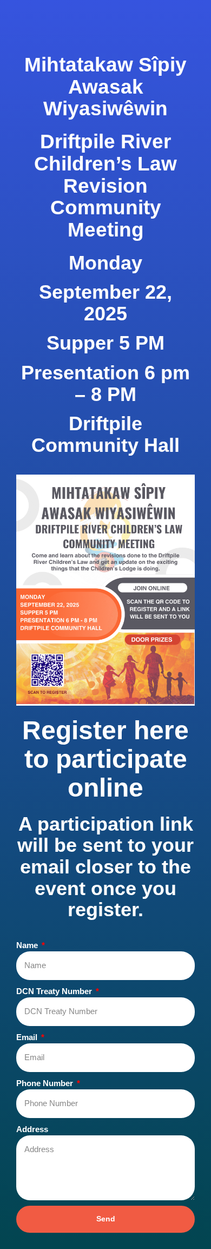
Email (27, 1037)
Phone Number (45, 1083)
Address (32, 1129)
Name (28, 945)
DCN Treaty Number (55, 991)
